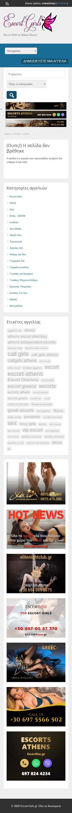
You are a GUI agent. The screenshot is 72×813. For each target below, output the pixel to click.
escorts (47, 386)
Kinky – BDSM (17, 216)
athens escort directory (27, 336)
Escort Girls (16, 196)
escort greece (22, 386)
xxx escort (13, 436)
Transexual (16, 241)
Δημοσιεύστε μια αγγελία (44, 61)
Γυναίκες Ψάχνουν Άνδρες (24, 280)
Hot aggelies (44, 411)
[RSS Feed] (6, 3)
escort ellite (47, 380)
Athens (29, 330)
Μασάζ (13, 299)
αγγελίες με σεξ (16, 443)
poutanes (32, 417)
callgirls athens (22, 360)
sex (12, 423)
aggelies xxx (14, 330)
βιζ (9, 449)
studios (43, 424)
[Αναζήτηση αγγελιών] (12, 95)
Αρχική (8, 134)
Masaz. (59, 410)
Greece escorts (42, 404)
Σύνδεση (62, 3)
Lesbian (14, 222)
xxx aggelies (52, 431)
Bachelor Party (15, 348)
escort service (40, 392)
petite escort (14, 417)
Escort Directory (23, 379)
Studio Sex (15, 235)
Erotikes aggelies (32, 368)
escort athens (25, 373)
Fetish (13, 203)
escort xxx (35, 398)
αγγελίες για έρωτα (31, 436)
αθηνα (57, 443)
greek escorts (21, 410)
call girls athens (45, 355)
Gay (12, 209)
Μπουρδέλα (16, 306)
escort (52, 367)
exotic (47, 398)
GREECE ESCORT (18, 404)
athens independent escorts (32, 342)
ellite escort (14, 368)
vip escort (33, 430)
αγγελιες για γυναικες (38, 443)
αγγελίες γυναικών (54, 436)
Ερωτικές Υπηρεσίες (20, 286)
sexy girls (28, 424)
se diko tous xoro (52, 417)
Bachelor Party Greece (36, 348)
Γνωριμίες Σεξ (17, 261)
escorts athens (19, 392)
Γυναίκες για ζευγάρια (21, 273)
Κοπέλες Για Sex (18, 293)
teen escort (55, 424)
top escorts (14, 431)
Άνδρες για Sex (18, 254)
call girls (18, 354)
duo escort (45, 361)
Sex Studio (15, 228)
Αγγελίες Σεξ (16, 248)
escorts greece (17, 398)
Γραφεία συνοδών (19, 267)
